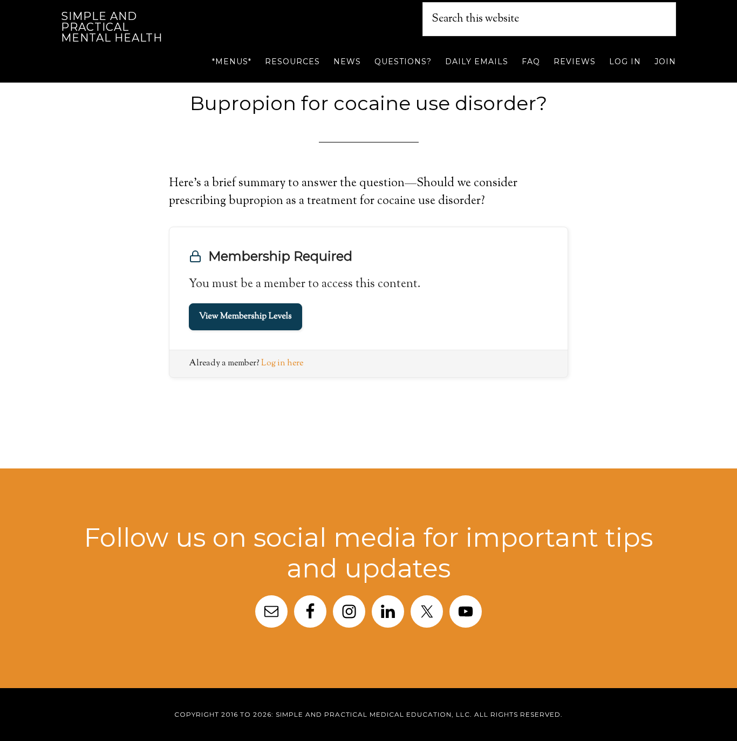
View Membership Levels (245, 316)
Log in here (282, 363)
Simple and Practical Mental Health (111, 27)
